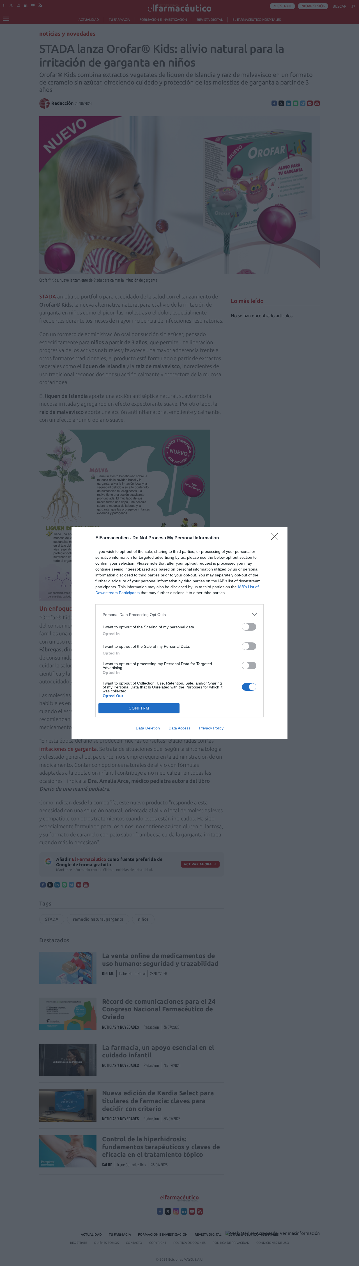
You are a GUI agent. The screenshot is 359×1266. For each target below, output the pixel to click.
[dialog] (179, 633)
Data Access (179, 728)
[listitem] (179, 614)
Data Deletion (148, 728)
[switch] (249, 627)
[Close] (276, 538)
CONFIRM (139, 708)
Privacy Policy (211, 728)
